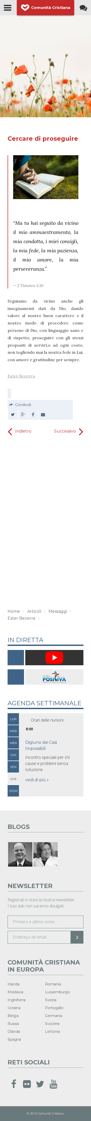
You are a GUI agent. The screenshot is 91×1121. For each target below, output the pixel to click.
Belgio (13, 1015)
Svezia (50, 1000)
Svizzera (52, 1023)
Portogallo (54, 1008)
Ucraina (14, 1008)
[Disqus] (45, 522)
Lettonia (52, 1031)
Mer (13, 743)
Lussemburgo (57, 992)
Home (14, 611)
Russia (13, 1023)
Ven (13, 767)
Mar (13, 731)
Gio (13, 755)
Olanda (14, 1031)
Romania (53, 984)
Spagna (14, 1039)
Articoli (34, 611)
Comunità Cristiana (50, 7)
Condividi (23, 404)
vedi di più (35, 779)
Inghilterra (17, 1000)
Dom (13, 791)
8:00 (29, 728)
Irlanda (13, 984)
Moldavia (15, 992)
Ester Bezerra (21, 376)
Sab (13, 779)
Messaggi (58, 611)
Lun (13, 719)
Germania (53, 1015)
